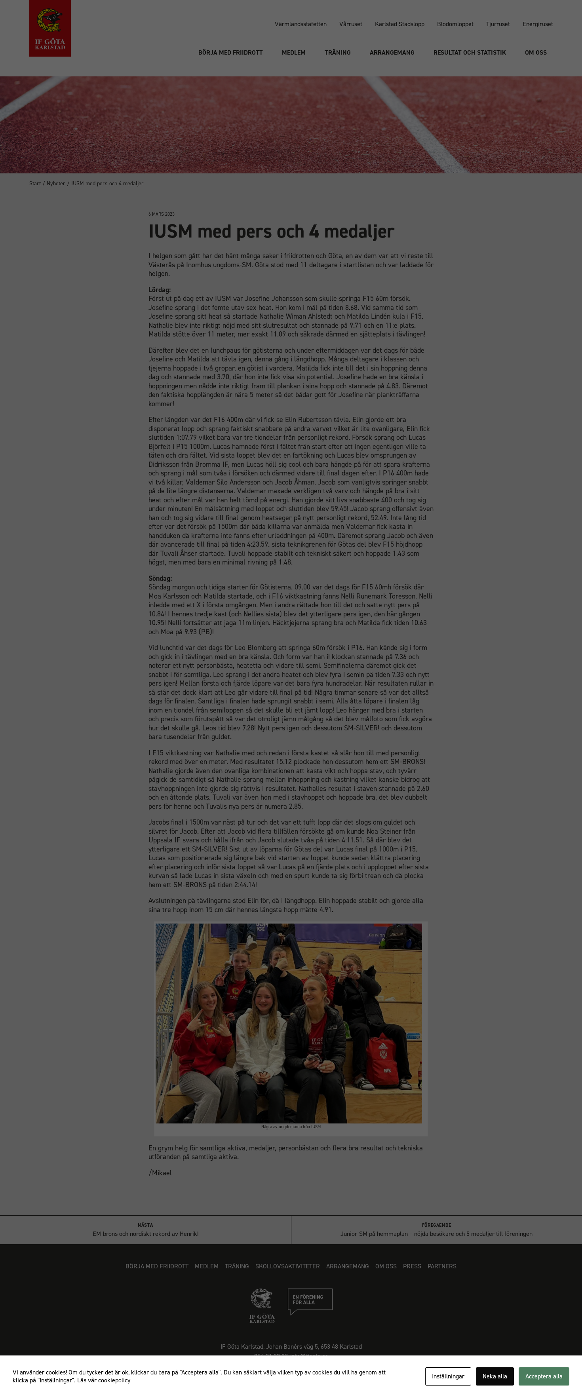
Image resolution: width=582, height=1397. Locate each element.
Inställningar (448, 1376)
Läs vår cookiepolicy (103, 1380)
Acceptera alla (544, 1376)
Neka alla (495, 1376)
